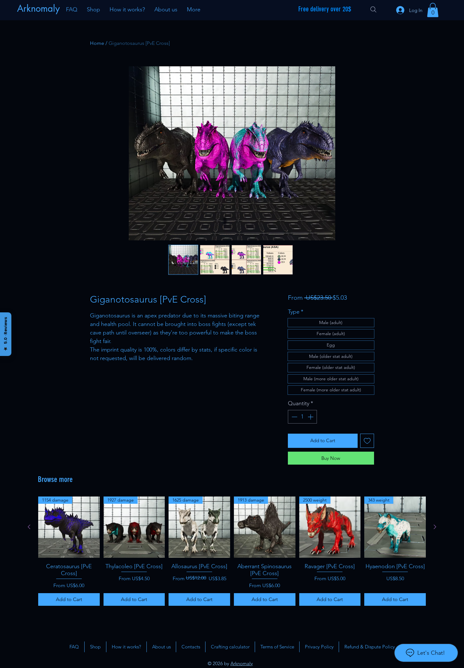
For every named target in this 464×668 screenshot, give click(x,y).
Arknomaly (241, 663)
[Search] (373, 9)
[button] (433, 10)
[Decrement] (294, 416)
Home (97, 43)
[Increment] (311, 416)
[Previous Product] (29, 527)
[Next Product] (435, 527)
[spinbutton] (302, 416)
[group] (232, 551)
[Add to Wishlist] (367, 441)
